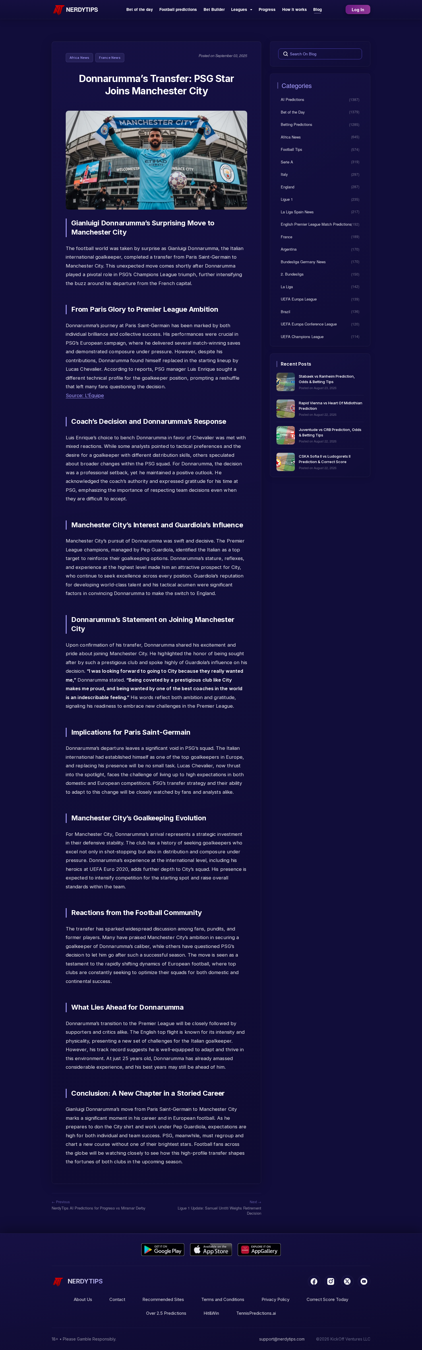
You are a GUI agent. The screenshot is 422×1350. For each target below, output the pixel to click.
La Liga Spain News (297, 211)
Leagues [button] (239, 9)
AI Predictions (292, 99)
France (286, 236)
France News (109, 58)
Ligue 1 (287, 199)
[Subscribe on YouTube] (364, 1281)
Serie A (287, 161)
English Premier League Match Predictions (316, 224)
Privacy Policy (275, 1299)
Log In (358, 9)
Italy (284, 174)
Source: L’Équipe (85, 395)
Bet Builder (214, 9)
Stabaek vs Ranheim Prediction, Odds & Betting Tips (327, 379)
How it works (294, 9)
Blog (317, 9)
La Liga (287, 286)
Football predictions (178, 9)
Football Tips (291, 149)
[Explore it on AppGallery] (259, 1250)
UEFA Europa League (299, 299)
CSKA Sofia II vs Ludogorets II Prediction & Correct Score (325, 459)
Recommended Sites (163, 1299)
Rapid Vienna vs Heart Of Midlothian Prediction (330, 405)
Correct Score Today (327, 1299)
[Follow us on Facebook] (314, 1281)
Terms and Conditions (222, 1299)
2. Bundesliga (292, 274)
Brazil (285, 311)
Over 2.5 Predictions (166, 1313)
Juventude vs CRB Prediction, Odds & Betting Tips (330, 432)
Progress (267, 9)
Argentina (289, 249)
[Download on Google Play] (163, 1250)
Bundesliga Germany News (303, 261)
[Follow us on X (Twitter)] (347, 1281)
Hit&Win (211, 1313)
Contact (117, 1299)
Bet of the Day (293, 111)
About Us (83, 1299)
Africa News (79, 58)
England (287, 186)
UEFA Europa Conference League (309, 324)
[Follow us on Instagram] (330, 1281)
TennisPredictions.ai (256, 1313)
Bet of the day (139, 9)
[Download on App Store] (211, 1250)
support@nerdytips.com (282, 1339)
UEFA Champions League (302, 336)
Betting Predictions (296, 124)
